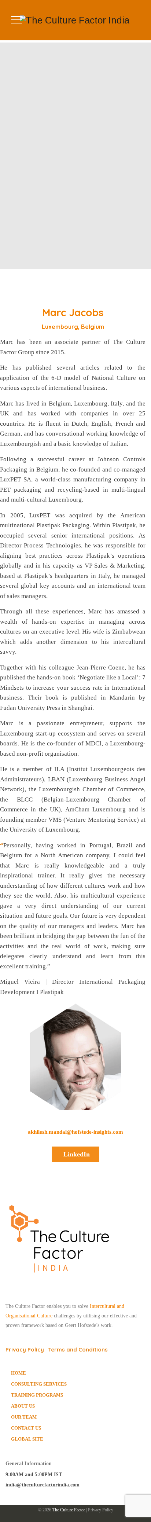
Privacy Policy (24, 1349)
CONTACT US (26, 1428)
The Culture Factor (68, 1509)
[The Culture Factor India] (74, 20)
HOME (18, 1373)
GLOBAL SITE (27, 1439)
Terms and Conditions (78, 1349)
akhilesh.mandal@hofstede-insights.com (75, 1132)
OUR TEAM (24, 1417)
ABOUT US (23, 1406)
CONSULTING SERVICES (39, 1384)
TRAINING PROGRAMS (37, 1395)
